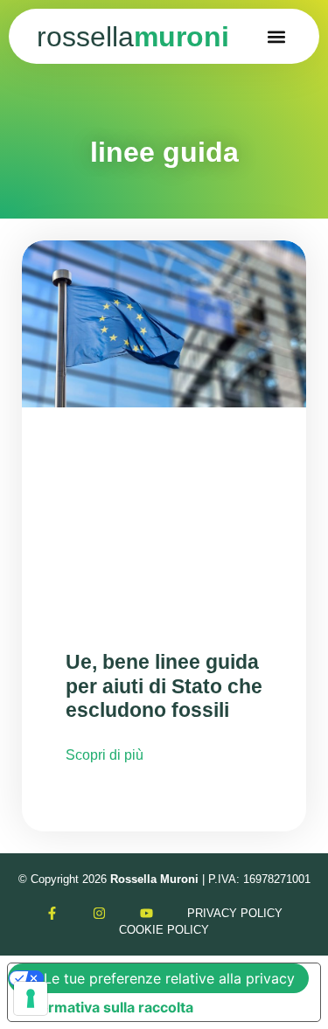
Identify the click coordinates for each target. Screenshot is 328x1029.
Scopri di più (104, 754)
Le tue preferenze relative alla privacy (169, 978)
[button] (276, 36)
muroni (133, 36)
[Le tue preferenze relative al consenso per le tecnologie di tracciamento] (30, 998)
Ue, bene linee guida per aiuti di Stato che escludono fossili (164, 685)
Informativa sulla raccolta (107, 1007)
